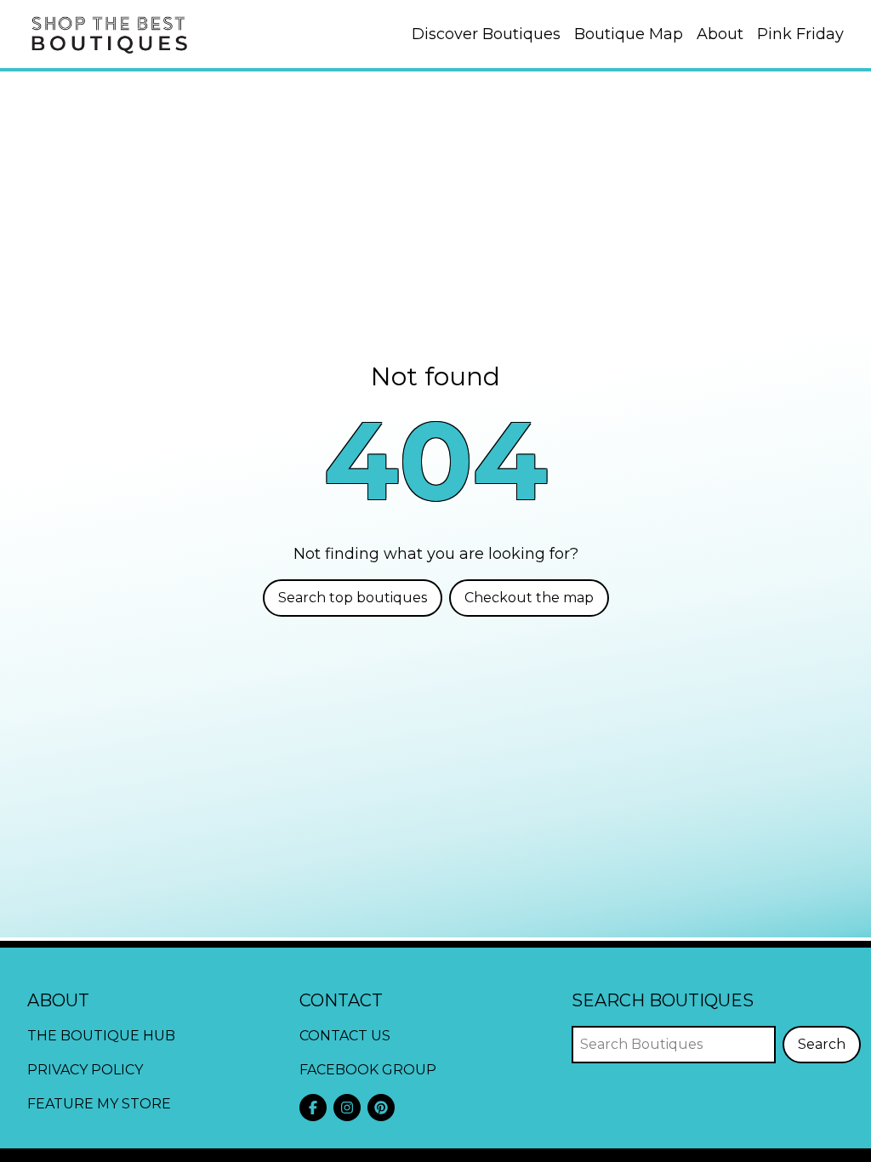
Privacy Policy (85, 1070)
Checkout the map (529, 598)
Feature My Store (99, 1104)
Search (821, 1044)
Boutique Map (628, 34)
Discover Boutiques (486, 34)
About (720, 34)
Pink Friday (800, 34)
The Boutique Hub (101, 1036)
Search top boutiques (352, 598)
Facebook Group (367, 1070)
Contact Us (344, 1036)
